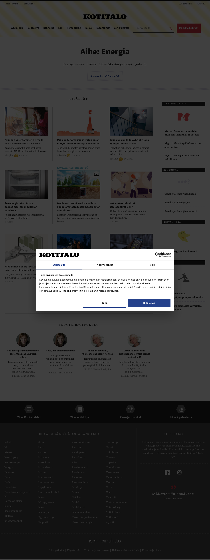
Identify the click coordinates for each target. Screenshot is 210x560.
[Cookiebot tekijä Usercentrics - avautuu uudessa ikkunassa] (157, 254)
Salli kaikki (149, 303)
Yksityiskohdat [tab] (105, 264)
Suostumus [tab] (59, 264)
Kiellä (104, 303)
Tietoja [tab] (151, 264)
